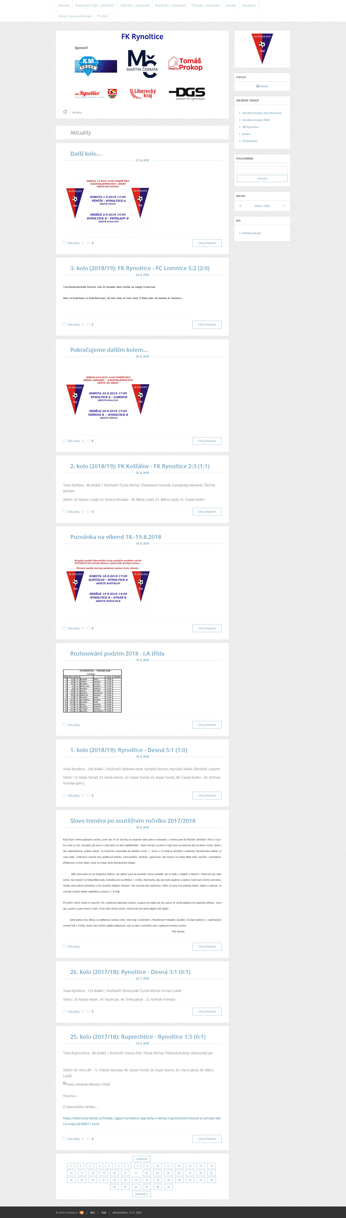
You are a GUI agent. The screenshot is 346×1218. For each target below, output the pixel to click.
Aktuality (64, 5)
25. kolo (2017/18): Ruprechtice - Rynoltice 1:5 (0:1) (138, 1036)
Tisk (103, 1212)
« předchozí (141, 1158)
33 (103, 1179)
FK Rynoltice (142, 36)
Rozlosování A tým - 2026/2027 (94, 5)
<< (240, 206)
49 (168, 1186)
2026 (267, 206)
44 (114, 1186)
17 (82, 1172)
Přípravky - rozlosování (206, 5)
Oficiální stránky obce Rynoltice (261, 113)
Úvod (65, 112)
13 (190, 1165)
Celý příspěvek (207, 243)
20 (114, 1172)
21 (125, 1172)
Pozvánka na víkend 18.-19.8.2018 (115, 537)
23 (146, 1172)
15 (211, 1165)
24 (157, 1172)
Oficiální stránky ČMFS (256, 120)
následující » (141, 1194)
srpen (258, 206)
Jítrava (246, 134)
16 (71, 1172)
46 (136, 1186)
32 (93, 1179)
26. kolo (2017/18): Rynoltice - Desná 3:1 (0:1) (130, 972)
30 (71, 1179)
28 (200, 1172)
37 (147, 1179)
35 (125, 1179)
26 (179, 1172)
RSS (92, 1212)
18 (93, 1172)
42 (201, 1179)
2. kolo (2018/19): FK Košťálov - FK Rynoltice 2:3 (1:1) (140, 466)
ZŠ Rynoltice (250, 141)
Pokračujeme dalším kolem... (109, 350)
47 (147, 1186)
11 (168, 1165)
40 (179, 1179)
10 (157, 1165)
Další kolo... (85, 153)
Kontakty (231, 5)
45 (125, 1186)
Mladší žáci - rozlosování (170, 5)
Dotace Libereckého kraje (75, 16)
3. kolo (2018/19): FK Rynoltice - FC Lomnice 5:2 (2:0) (140, 268)
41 (190, 1179)
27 (190, 1172)
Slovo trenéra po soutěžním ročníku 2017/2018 (133, 820)
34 (114, 1179)
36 (136, 1179)
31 (82, 1179)
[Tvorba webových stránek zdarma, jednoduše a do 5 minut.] (81, 1212)
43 (211, 1179)
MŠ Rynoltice (250, 127)
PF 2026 (102, 16)
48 (157, 1186)
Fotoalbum (249, 5)
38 (157, 1179)
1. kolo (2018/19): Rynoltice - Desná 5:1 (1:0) (128, 750)
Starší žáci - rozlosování (134, 5)
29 (211, 1172)
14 (200, 1165)
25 (168, 1172)
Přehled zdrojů (251, 233)
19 (104, 1172)
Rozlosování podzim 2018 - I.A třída (117, 653)
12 (179, 1165)
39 (168, 1179)
